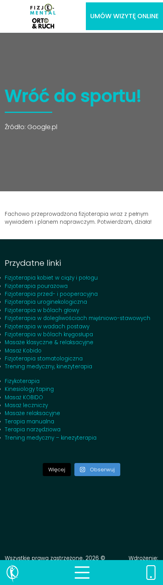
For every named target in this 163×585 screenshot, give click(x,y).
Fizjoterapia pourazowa (36, 286)
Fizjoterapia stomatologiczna (44, 358)
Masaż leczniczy (26, 405)
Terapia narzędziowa (33, 429)
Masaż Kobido (23, 350)
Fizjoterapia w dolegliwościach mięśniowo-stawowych (77, 318)
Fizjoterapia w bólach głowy (42, 310)
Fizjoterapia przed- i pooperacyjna (51, 294)
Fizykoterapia (22, 381)
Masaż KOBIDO (24, 397)
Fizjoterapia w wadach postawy (47, 326)
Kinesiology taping (29, 389)
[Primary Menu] (82, 572)
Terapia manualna (29, 421)
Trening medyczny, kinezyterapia (48, 366)
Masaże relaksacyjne (32, 413)
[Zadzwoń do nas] (151, 572)
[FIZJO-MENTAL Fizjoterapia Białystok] (43, 16)
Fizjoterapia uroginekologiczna (46, 302)
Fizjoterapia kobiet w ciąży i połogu (51, 278)
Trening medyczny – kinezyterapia (51, 438)
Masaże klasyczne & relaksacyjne (49, 342)
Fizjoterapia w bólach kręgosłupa (49, 334)
